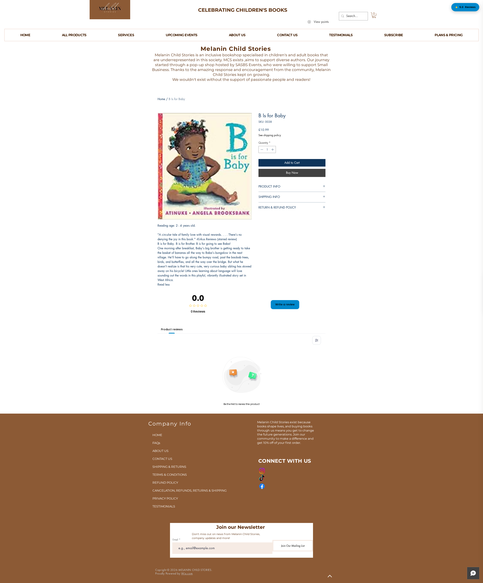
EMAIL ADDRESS (229, 254)
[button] (313, 236)
